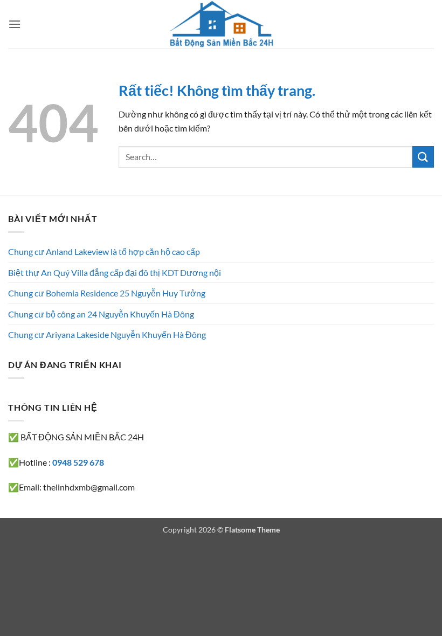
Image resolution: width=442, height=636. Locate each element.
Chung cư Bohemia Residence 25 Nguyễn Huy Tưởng (106, 293)
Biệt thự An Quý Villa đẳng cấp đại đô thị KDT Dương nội (114, 272)
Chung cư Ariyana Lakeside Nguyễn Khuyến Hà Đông (107, 334)
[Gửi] (423, 156)
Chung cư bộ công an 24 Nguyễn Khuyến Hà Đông (101, 314)
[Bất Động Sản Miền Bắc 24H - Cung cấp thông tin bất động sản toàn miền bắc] (221, 24)
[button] (14, 24)
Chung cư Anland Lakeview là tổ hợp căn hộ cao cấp (104, 251)
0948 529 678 (78, 462)
